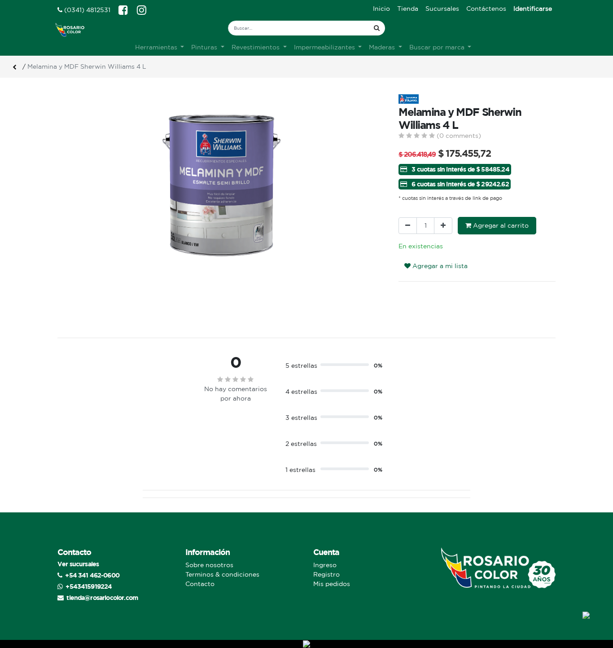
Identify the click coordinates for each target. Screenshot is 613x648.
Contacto (200, 583)
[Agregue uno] (443, 225)
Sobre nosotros (209, 565)
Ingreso (325, 565)
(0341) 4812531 (86, 9)
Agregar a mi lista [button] (439, 265)
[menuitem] (381, 8)
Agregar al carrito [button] (500, 225)
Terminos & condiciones (222, 574)
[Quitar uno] (407, 225)
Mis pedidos (331, 583)
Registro (326, 574)
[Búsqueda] (376, 28)
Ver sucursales (78, 564)
